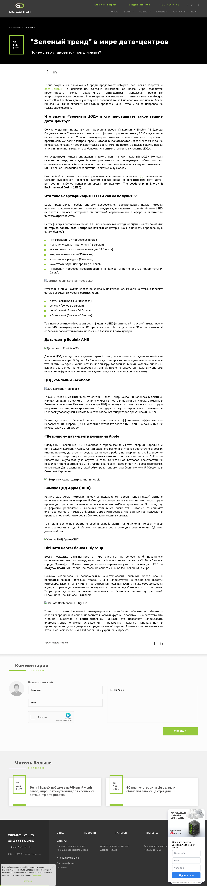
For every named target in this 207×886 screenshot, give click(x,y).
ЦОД (141, 176)
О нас (115, 11)
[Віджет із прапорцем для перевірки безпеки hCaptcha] (51, 717)
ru (192, 11)
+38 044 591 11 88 (169, 5)
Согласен (28, 881)
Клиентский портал (105, 5)
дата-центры (53, 89)
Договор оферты (66, 863)
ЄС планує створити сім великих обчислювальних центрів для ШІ (150, 789)
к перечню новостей (23, 28)
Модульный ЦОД (153, 850)
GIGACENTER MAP (68, 858)
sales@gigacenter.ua (138, 5)
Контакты (179, 11)
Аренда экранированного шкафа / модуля (167, 846)
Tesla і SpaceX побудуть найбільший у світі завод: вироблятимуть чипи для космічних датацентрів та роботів (62, 791)
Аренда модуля (108, 850)
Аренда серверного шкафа (114, 846)
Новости (145, 11)
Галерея (161, 11)
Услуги (129, 11)
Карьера (152, 833)
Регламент (63, 867)
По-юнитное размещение (71, 846)
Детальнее (36, 875)
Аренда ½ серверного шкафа (72, 850)
